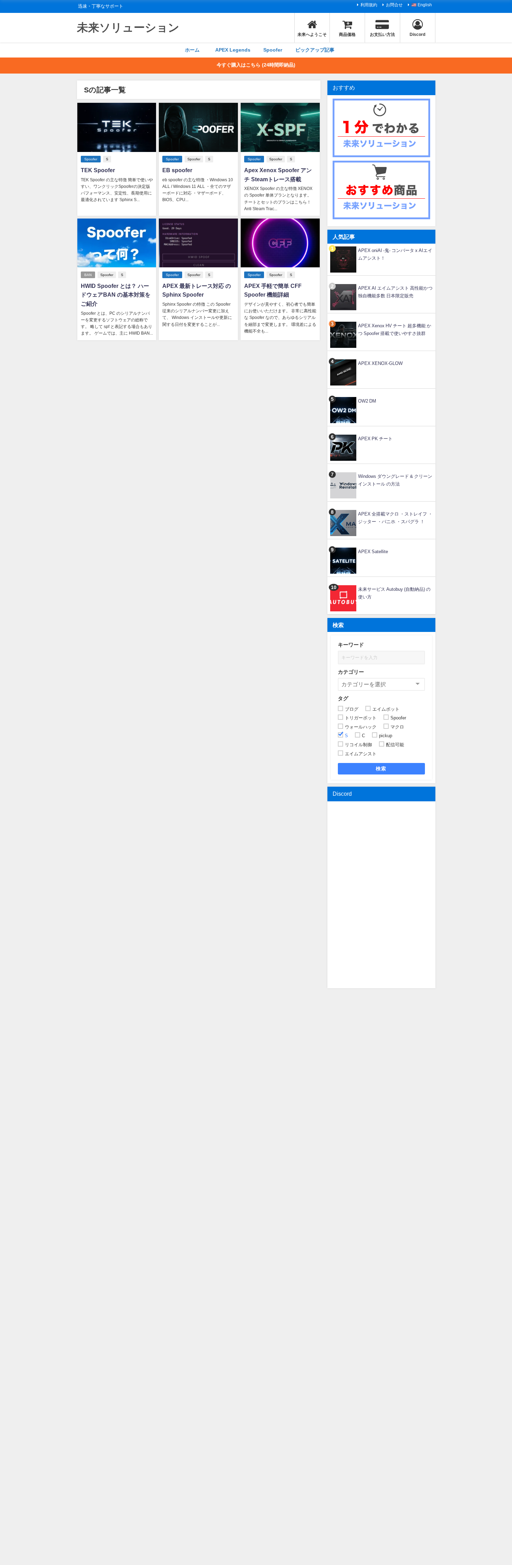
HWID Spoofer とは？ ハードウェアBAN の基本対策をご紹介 (115, 294)
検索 (381, 768)
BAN (88, 274)
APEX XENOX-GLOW (380, 363)
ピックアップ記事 (314, 49)
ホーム (192, 49)
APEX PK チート (375, 438)
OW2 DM (367, 401)
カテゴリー (351, 671)
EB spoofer (177, 170)
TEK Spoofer (98, 170)
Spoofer (272, 49)
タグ (343, 698)
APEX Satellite (373, 551)
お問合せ (394, 5)
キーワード (351, 644)
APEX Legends (232, 49)
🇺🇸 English (421, 5)
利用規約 (368, 5)
